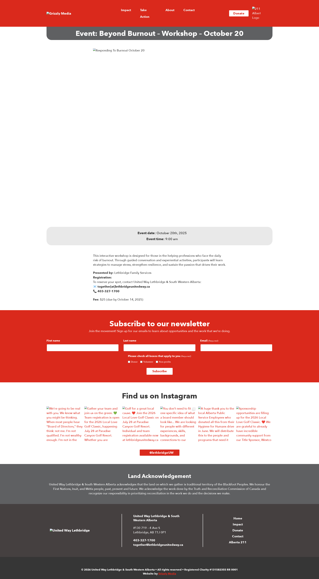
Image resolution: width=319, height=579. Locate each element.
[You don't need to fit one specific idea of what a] (178, 424)
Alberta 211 (238, 542)
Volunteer (148, 361)
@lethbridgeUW (162, 452)
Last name (129, 340)
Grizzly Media (167, 573)
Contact (189, 10)
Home (237, 518)
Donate (238, 13)
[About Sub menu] (177, 10)
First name (53, 340)
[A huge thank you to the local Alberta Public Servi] (216, 424)
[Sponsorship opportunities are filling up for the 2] (254, 424)
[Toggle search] (267, 13)
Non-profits (165, 361)
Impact (238, 524)
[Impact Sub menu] (134, 10)
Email (209, 340)
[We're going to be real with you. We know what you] (65, 424)
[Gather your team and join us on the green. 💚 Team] (102, 424)
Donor (134, 361)
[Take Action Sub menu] (159, 13)
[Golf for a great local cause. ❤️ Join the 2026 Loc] (140, 424)
